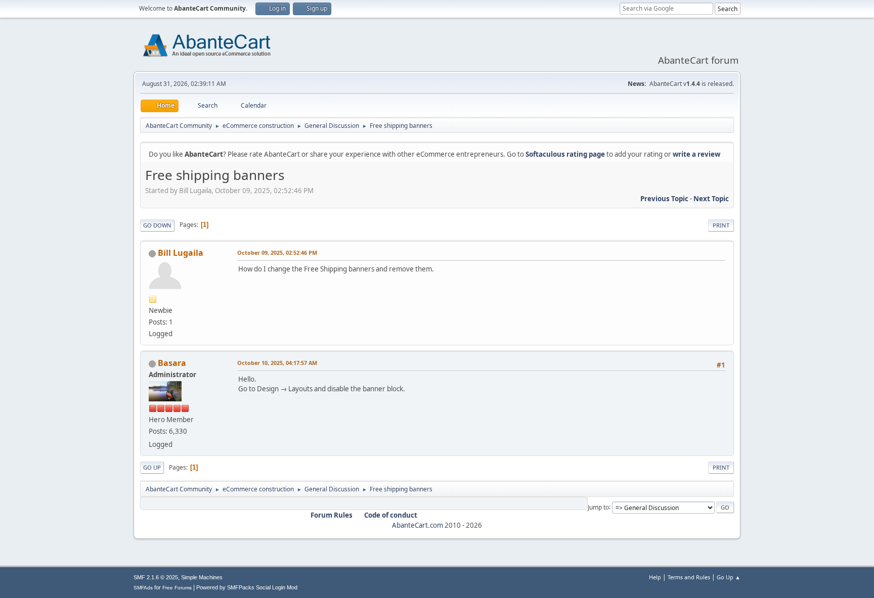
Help (655, 577)
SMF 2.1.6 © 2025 (156, 577)
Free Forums (177, 587)
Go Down (157, 225)
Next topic (711, 198)
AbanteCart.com (417, 525)
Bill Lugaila (180, 252)
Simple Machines (202, 577)
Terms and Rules (689, 577)
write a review (696, 154)
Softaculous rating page (565, 154)
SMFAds (143, 587)
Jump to (598, 506)
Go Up (152, 467)
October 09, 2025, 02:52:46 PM (277, 252)
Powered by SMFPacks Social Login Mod (246, 587)
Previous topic (664, 198)
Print (721, 225)
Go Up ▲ (728, 577)
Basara (172, 363)
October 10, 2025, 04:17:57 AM (277, 362)
